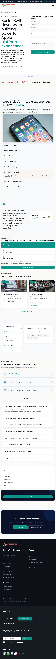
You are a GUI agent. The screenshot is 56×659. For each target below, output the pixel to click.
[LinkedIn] (12, 653)
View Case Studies (36, 527)
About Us (5, 560)
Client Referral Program (34, 565)
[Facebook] (4, 653)
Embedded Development (9, 571)
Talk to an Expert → (20, 527)
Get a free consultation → (49, 1)
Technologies (8, 12)
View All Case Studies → (28, 311)
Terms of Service (14, 598)
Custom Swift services (9, 470)
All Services (6, 569)
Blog (30, 556)
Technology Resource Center (36, 562)
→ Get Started (28, 496)
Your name (33, 21)
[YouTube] (23, 653)
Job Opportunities (7, 586)
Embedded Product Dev (9, 577)
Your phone (33, 33)
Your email (33, 27)
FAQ (5, 485)
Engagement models (8, 482)
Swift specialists (7, 473)
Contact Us (10, 618)
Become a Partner (33, 567)
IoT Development (7, 574)
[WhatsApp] (8, 653)
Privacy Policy (6, 598)
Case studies (7, 476)
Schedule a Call (25, 618)
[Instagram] (15, 653)
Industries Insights (33, 559)
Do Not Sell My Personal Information (26, 598)
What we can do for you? (36, 39)
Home (4, 558)
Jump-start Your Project (43, 52)
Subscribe (25, 638)
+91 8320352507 (10, 623)
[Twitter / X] (19, 653)
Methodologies (7, 563)
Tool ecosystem (7, 479)
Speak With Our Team (28, 267)
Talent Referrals (7, 589)
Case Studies (32, 554)
